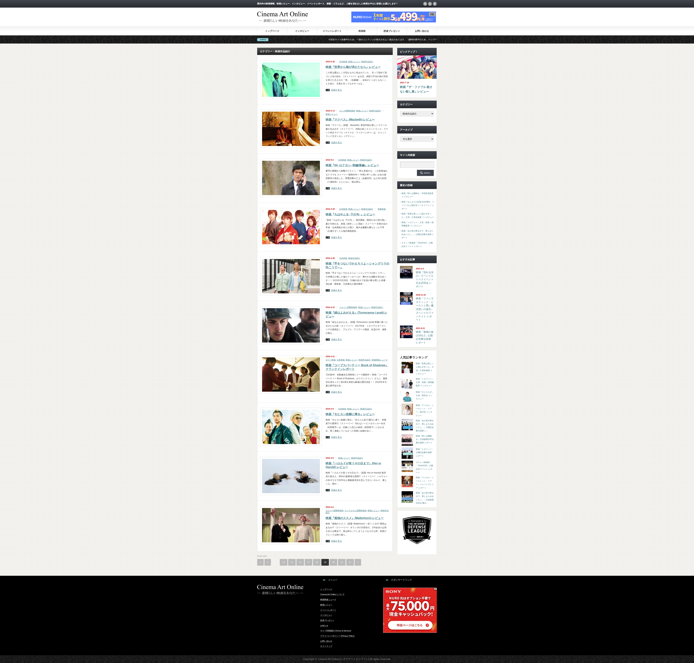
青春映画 (382, 209)
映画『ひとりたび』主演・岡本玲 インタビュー (425, 395)
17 (308, 562)
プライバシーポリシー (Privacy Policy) (337, 636)
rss (425, 4)
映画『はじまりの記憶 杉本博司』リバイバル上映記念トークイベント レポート (418, 205)
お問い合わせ (422, 31)
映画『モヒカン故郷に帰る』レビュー (350, 414)
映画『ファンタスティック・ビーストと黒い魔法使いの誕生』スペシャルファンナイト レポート (425, 309)
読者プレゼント (392, 31)
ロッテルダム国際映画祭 (356, 510)
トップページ (272, 31)
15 (292, 562)
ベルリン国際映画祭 (348, 307)
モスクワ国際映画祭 (335, 510)
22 (350, 562)
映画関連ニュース (380, 360)
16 (300, 562)
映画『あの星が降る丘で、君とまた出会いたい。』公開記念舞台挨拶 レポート (418, 234)
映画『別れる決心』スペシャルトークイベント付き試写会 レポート (425, 279)
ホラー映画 (331, 360)
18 (317, 562)
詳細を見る (336, 90)
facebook (435, 4)
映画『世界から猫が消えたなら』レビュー (353, 66)
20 (333, 562)
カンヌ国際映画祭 (347, 111)
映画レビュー (354, 62)
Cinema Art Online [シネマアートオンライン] (343, 659)
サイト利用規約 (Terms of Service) (335, 631)
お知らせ (324, 626)
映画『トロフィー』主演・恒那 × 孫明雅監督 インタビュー (425, 382)
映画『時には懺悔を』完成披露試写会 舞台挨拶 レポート (425, 439)
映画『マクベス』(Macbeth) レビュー (350, 119)
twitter (430, 4)
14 (283, 562)
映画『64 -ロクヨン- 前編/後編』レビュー (352, 165)
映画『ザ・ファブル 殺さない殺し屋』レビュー (416, 89)
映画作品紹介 (367, 62)
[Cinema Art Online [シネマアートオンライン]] (282, 20)
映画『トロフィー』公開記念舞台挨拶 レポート (425, 452)
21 (342, 562)
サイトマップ (326, 646)
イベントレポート (332, 31)
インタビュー (302, 31)
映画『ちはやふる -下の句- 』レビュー (350, 214)
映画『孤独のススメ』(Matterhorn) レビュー (355, 518)
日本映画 (343, 62)
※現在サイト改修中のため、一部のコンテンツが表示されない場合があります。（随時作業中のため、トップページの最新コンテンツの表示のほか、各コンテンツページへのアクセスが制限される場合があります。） (372, 39)
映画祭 (362, 31)
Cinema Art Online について (332, 594)
